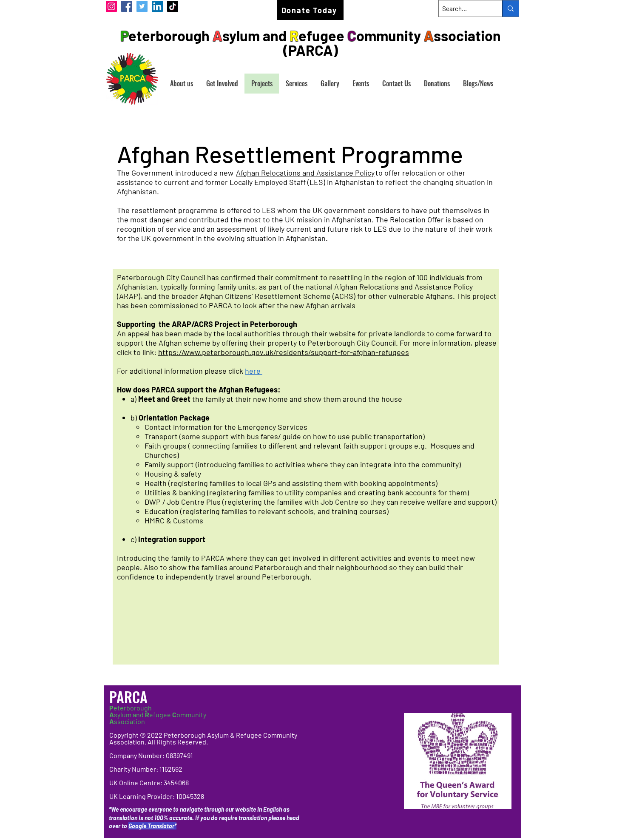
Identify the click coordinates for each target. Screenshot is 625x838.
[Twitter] (142, 6)
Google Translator (151, 825)
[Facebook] (126, 6)
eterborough (130, 708)
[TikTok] (172, 6)
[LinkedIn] (157, 6)
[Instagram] (111, 6)
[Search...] (510, 8)
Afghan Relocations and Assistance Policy (305, 172)
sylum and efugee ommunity (157, 714)
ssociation (127, 721)
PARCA (130, 696)
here (253, 370)
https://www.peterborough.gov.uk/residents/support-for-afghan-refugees (283, 352)
